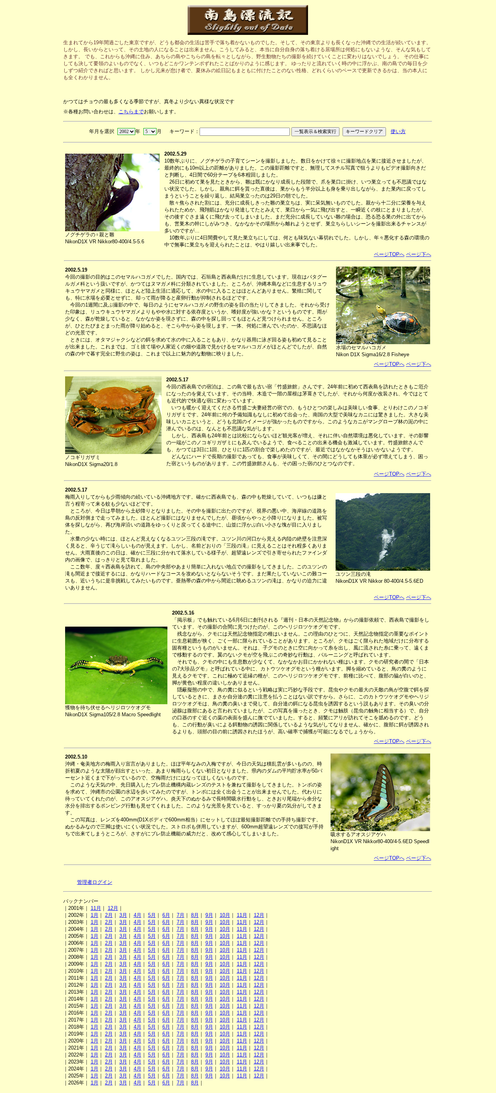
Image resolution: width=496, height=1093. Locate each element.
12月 (113, 908)
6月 (166, 915)
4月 (137, 915)
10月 (225, 915)
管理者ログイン (94, 882)
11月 (96, 908)
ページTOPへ (389, 254)
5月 (152, 915)
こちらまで (131, 111)
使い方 (398, 131)
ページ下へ (418, 254)
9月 (209, 915)
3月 (123, 915)
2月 (109, 915)
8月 (195, 915)
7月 (180, 915)
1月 (94, 915)
